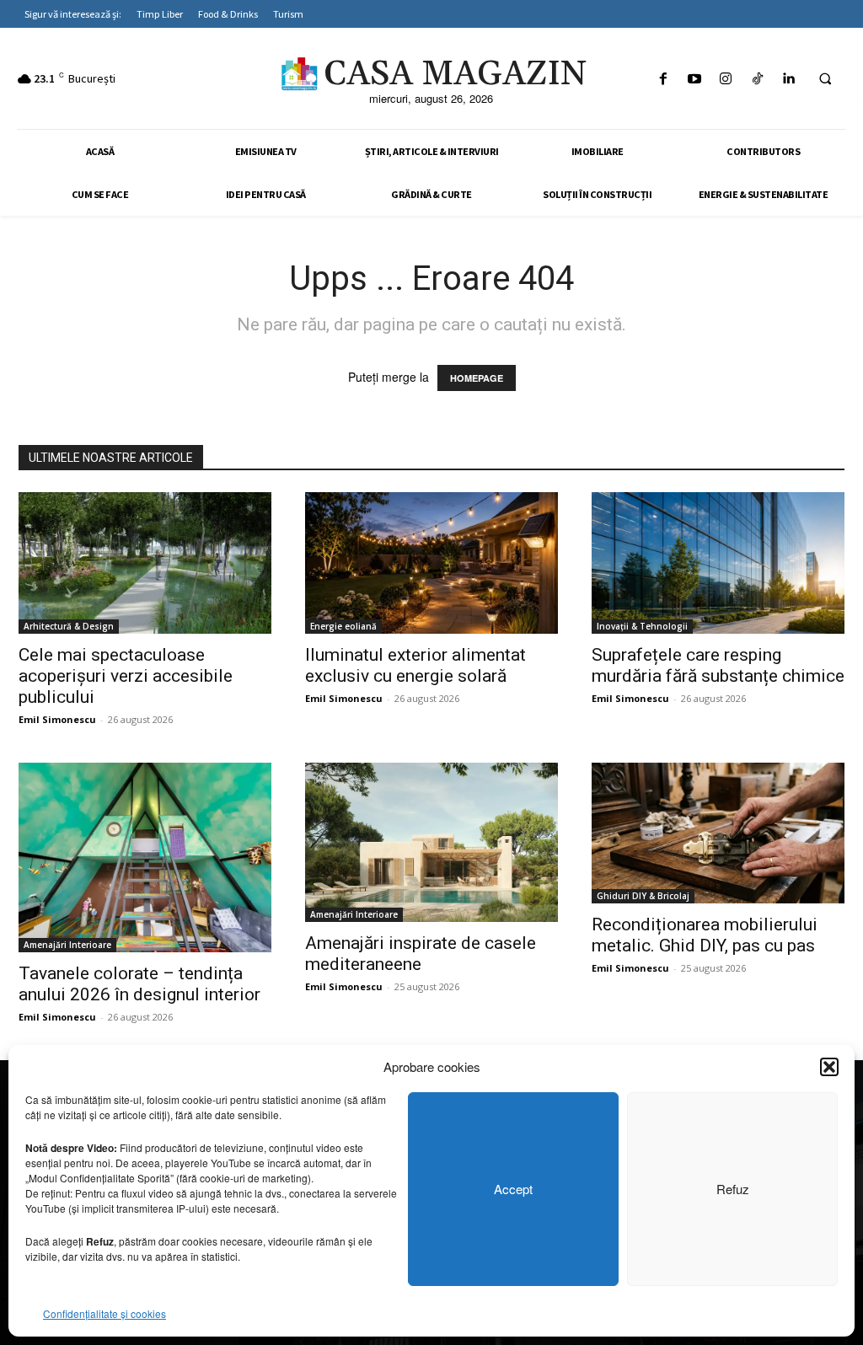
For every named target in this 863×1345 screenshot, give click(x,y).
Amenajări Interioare (67, 945)
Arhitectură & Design (69, 626)
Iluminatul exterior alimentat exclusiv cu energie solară (415, 665)
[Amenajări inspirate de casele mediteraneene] (431, 842)
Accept (513, 1189)
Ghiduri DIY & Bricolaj (643, 896)
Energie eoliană (343, 626)
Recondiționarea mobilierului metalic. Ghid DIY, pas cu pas (704, 935)
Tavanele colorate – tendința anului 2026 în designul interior (139, 984)
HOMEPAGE (476, 378)
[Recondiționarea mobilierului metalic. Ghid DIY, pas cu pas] (718, 833)
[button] (829, 1066)
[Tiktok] (757, 78)
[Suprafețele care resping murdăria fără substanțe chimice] (718, 563)
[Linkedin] (788, 78)
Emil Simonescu (57, 719)
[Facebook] (662, 78)
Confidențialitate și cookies (104, 1313)
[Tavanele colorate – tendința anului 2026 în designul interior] (145, 857)
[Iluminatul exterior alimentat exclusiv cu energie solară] (431, 563)
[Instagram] (726, 78)
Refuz (732, 1189)
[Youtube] (694, 78)
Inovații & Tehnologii (642, 626)
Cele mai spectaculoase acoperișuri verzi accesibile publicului (126, 676)
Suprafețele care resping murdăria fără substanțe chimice (718, 665)
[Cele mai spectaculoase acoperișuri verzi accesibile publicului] (145, 563)
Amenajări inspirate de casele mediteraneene (420, 953)
